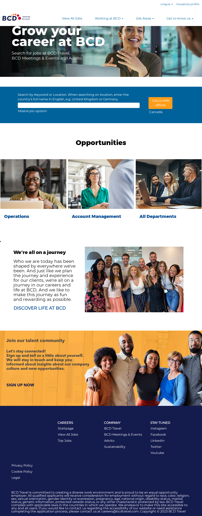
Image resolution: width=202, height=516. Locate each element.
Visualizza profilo (187, 4)
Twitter (156, 447)
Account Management (96, 216)
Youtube (157, 453)
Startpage (66, 428)
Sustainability (114, 447)
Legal (15, 478)
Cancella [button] (156, 112)
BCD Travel (112, 428)
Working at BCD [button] (108, 18)
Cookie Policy (22, 471)
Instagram (159, 428)
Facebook (158, 434)
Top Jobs (65, 441)
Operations (16, 216)
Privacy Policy (22, 465)
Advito (109, 441)
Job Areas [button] (144, 18)
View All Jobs (72, 18)
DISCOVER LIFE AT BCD (40, 308)
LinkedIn (158, 441)
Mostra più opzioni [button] (32, 111)
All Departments (157, 216)
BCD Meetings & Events (123, 434)
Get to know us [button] (178, 18)
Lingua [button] (166, 4)
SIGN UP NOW (20, 385)
